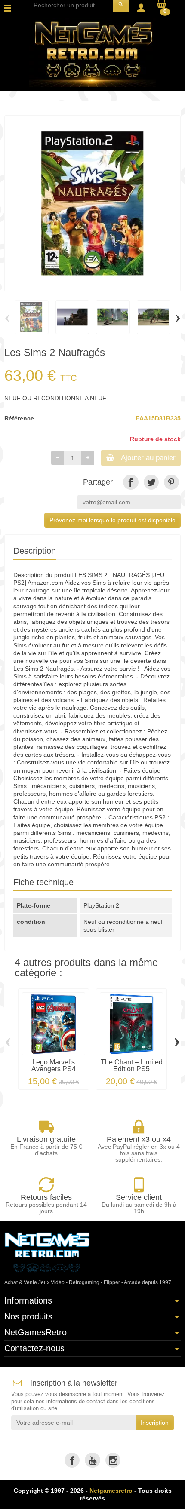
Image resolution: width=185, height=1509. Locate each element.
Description (34, 550)
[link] (130, 482)
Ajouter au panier (148, 458)
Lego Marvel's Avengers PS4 (53, 1065)
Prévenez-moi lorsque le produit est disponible (112, 520)
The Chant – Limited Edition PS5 (132, 1065)
